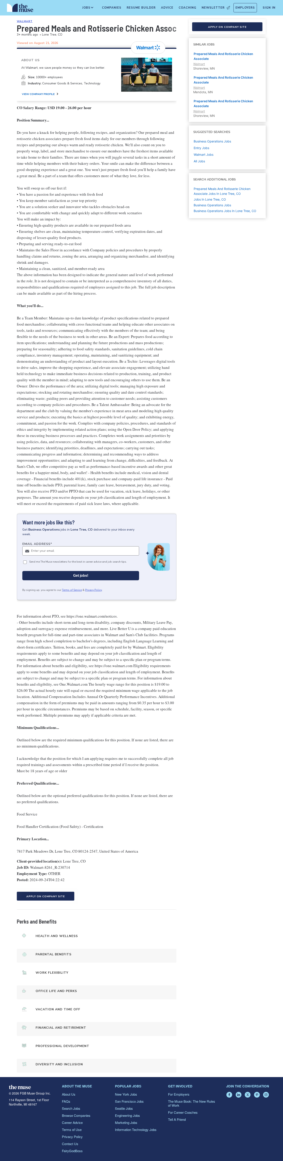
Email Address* (37, 544)
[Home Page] (20, 8)
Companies (111, 8)
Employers (245, 8)
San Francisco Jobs (129, 1101)
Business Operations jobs (212, 141)
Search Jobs (71, 1108)
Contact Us (70, 1143)
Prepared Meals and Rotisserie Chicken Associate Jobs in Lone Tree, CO (222, 191)
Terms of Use (72, 1129)
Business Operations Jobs (212, 205)
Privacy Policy (93, 590)
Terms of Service (72, 590)
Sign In (269, 8)
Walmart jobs (203, 154)
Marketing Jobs (126, 1122)
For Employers (178, 1094)
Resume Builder (141, 8)
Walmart (25, 21)
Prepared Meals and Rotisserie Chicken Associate (223, 56)
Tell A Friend (177, 1119)
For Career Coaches (183, 1112)
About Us (68, 1094)
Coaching (187, 8)
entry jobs (201, 148)
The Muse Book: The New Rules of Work (191, 1103)
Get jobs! (80, 575)
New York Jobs (126, 1094)
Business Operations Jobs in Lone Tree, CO (225, 211)
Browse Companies (76, 1115)
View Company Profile (38, 94)
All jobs (199, 161)
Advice (167, 8)
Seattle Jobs (124, 1108)
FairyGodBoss (72, 1150)
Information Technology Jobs (136, 1129)
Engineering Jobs (127, 1115)
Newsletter (213, 8)
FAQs (66, 1101)
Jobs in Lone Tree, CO (210, 199)
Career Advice (72, 1122)
